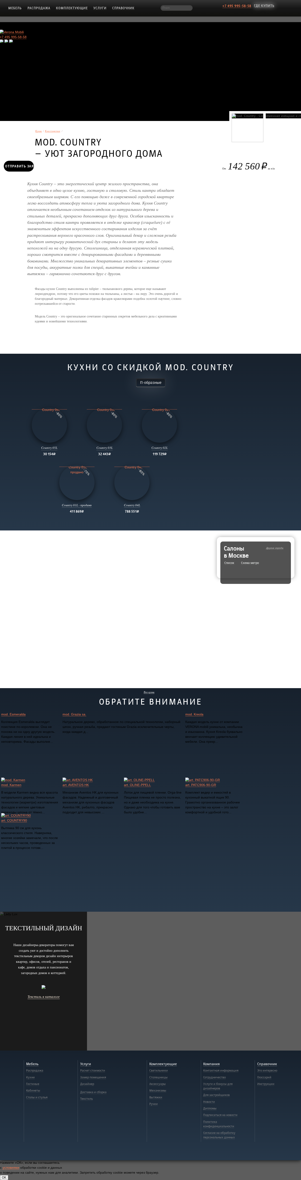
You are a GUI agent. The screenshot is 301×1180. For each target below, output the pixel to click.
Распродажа (39, 8)
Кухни (38, 131)
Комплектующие (72, 8)
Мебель (32, 1064)
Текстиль (86, 1098)
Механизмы (157, 1090)
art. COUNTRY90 (14, 820)
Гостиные (32, 1084)
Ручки (153, 1104)
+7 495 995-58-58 (236, 6)
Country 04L (132, 505)
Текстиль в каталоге (44, 996)
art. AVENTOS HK (76, 785)
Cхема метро (250, 563)
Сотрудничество (214, 1077)
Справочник (123, 8)
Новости (209, 1102)
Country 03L (104, 448)
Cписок (229, 563)
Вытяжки (155, 1097)
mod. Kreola (194, 714)
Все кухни (149, 692)
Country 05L (49, 448)
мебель (15, 8)
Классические (52, 131)
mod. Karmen (11, 785)
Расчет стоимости (92, 1070)
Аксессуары (157, 1084)
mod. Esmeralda (13, 714)
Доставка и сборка (93, 1092)
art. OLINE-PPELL (137, 785)
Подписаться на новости (220, 1115)
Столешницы (158, 1077)
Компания (211, 1064)
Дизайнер (87, 1084)
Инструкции (265, 1084)
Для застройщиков (216, 1095)
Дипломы (210, 1108)
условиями (11, 1167)
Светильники (158, 1070)
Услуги (100, 8)
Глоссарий (264, 1077)
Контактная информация (220, 1070)
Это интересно (267, 1070)
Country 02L (159, 448)
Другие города (274, 548)
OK (4, 1177)
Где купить (264, 6)
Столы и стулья (37, 1097)
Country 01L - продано (77, 505)
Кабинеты (33, 1090)
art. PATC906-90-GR (200, 785)
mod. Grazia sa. (74, 714)
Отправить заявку (19, 166)
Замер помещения (93, 1077)
